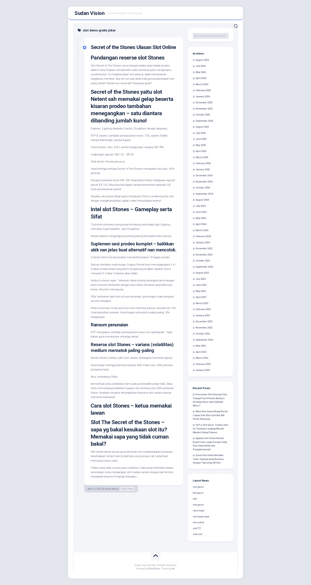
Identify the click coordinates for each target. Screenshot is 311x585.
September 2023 (204, 266)
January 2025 (203, 169)
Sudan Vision (89, 13)
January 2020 (203, 370)
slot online (198, 522)
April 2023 (201, 297)
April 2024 (201, 224)
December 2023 (204, 248)
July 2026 (201, 66)
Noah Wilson (112, 488)
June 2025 (201, 139)
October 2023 (203, 260)
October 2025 (203, 114)
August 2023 (202, 272)
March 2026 (202, 84)
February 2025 (203, 163)
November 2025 (204, 108)
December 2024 (204, 175)
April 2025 (201, 151)
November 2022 (204, 327)
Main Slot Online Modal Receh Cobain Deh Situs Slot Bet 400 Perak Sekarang (210, 415)
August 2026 (202, 60)
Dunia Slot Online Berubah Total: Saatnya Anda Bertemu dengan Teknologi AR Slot (208, 459)
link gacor (198, 493)
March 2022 (202, 358)
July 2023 (201, 279)
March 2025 (202, 157)
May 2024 (201, 218)
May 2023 (201, 291)
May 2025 (201, 145)
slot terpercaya (201, 516)
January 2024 (203, 242)
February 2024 (203, 236)
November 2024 (204, 181)
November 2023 (204, 254)
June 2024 (201, 212)
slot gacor (198, 487)
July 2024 (201, 206)
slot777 (197, 528)
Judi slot (197, 534)
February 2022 (203, 364)
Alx (173, 568)
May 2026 (201, 72)
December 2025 (204, 102)
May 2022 (201, 345)
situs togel (198, 510)
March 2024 (202, 230)
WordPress (154, 568)
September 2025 (204, 121)
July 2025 (201, 133)
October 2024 (203, 187)
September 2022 (204, 339)
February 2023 (203, 309)
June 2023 (201, 285)
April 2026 (201, 78)
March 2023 (202, 303)
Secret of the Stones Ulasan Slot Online (133, 47)
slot (195, 498)
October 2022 (203, 333)
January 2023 (203, 315)
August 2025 (202, 127)
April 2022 (201, 352)
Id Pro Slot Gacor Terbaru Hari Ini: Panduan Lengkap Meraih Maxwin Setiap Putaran (210, 429)
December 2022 (204, 321)
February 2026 (203, 90)
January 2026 (203, 96)
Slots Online (127, 489)
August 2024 (202, 200)
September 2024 (204, 194)
